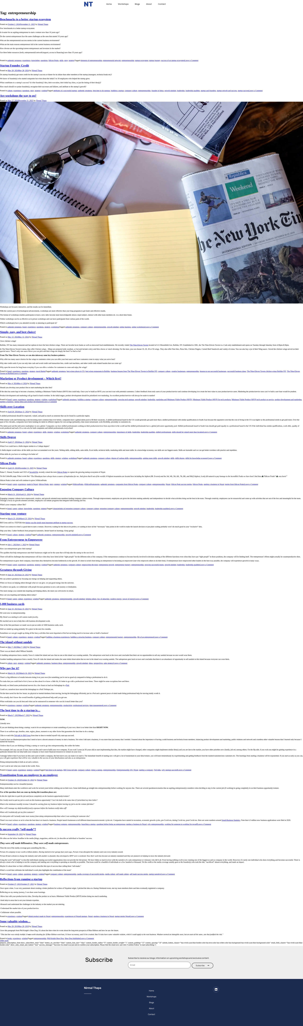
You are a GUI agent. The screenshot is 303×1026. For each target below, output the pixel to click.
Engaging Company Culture (17, 489)
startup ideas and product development (28, 402)
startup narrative (155, 874)
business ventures (60, 824)
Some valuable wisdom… (15, 921)
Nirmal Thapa (43, 24)
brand (24, 327)
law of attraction (103, 599)
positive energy (116, 599)
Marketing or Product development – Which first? (30, 378)
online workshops (138, 327)
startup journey (154, 60)
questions (44, 60)
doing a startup (96, 770)
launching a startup (88, 824)
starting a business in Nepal (214, 484)
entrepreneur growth (106, 565)
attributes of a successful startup (65, 91)
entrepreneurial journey (114, 637)
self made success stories (139, 874)
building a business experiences (58, 637)
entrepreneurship (128, 60)
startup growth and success (227, 91)
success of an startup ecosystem (173, 60)
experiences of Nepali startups (76, 916)
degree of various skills (120, 458)
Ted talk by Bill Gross (22, 735)
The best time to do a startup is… (20, 710)
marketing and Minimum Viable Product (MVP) (174, 400)
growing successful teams (154, 565)
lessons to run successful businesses (213, 371)
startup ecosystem (141, 60)
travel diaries (41, 371)
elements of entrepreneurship (91, 60)
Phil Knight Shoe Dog (55, 938)
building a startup (117, 91)
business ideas (56, 663)
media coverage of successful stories (90, 874)
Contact (162, 4)
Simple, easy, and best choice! (18, 332)
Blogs (137, 4)
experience (26, 60)
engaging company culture (110, 509)
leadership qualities (193, 91)
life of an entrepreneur (145, 637)
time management (96, 705)
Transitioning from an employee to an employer (29, 775)
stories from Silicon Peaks (234, 484)
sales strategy (109, 663)
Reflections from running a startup (21, 879)
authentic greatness (14, 60)
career (15, 400)
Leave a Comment (191, 60)
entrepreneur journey (122, 565)
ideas (91, 663)
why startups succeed (170, 770)
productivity (67, 705)
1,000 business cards (12, 603)
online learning (125, 327)
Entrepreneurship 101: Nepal (127, 770)
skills (61, 60)
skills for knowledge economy (196, 458)
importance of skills (124, 432)
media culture (110, 874)
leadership (181, 91)
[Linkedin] (216, 989)
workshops (55, 327)
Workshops (123, 4)
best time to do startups (101, 91)
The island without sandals (16, 642)
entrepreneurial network (112, 60)
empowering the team (90, 565)
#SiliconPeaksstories (92, 484)
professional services (81, 705)
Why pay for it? (9, 668)
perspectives (98, 663)
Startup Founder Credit (14, 65)
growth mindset (170, 91)
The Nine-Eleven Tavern (139, 345)
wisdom (44, 91)
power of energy (129, 599)
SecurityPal (33, 472)
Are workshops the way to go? (18, 95)
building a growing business (81, 637)
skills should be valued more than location (187, 432)
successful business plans (236, 371)
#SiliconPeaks (78, 484)
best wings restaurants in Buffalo (97, 371)
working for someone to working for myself (181, 824)
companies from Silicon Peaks (127, 484)
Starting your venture (13, 513)
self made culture (122, 874)
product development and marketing (288, 400)
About (149, 4)
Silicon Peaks (54, 60)
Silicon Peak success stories (181, 484)
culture (9, 91)
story (66, 60)
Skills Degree (8, 437)
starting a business (6, 402)
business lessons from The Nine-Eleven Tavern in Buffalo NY (134, 371)
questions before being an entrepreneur (110, 824)
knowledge (35, 60)
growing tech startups (126, 400)
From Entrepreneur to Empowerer (21, 539)
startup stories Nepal (122, 916)
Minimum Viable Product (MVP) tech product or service (253, 400)
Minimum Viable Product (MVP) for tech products (212, 400)
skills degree (179, 458)
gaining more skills (150, 458)
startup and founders (208, 91)
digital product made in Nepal (39, 916)
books (9, 938)
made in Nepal (32, 484)
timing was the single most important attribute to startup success (49, 523)
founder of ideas (158, 91)
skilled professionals (163, 432)
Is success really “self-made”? (18, 829)
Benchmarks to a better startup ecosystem (25, 19)
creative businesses (178, 371)
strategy (72, 60)
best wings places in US (76, 371)
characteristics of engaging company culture (69, 509)
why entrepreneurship (155, 824)
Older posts (4, 941)
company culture (131, 91)
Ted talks (157, 770)
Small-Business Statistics (231, 820)
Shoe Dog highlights (72, 938)
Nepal (168, 484)
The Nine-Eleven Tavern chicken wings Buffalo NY (266, 371)
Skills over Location (12, 406)
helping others (91, 599)
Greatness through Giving (16, 569)
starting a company (146, 770)
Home (109, 4)
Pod (67, 685)
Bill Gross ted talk (70, 770)
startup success (243, 91)
